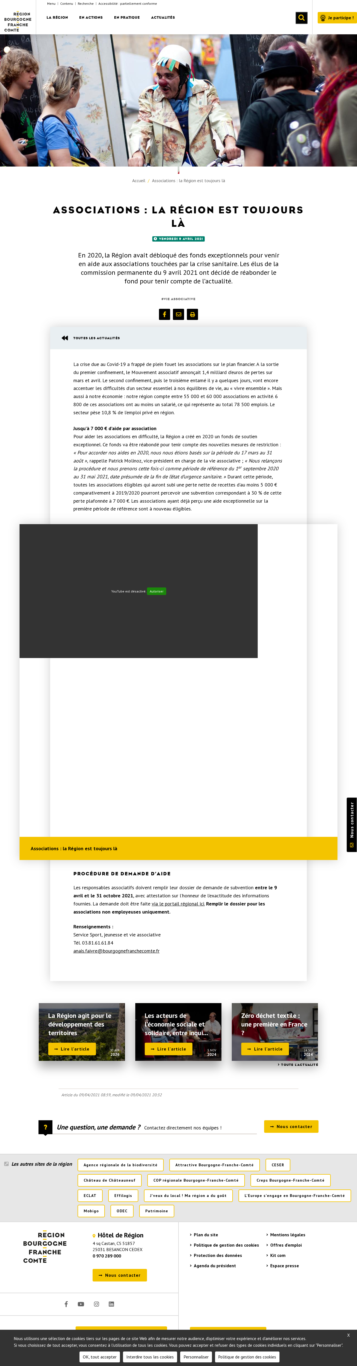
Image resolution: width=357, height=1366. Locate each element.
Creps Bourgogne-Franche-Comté (291, 1180)
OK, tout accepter (100, 1357)
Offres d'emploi (286, 1245)
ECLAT (90, 1195)
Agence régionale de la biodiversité (121, 1164)
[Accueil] (18, 17)
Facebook (66, 1304)
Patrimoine (156, 1210)
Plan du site (206, 1234)
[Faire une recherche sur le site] (301, 18)
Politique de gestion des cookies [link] (247, 1357)
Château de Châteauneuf (110, 1180)
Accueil (138, 180)
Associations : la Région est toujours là (188, 180)
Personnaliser (196, 1357)
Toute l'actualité (299, 1065)
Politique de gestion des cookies (226, 1245)
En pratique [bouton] (127, 17)
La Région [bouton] (57, 17)
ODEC (122, 1210)
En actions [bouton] (91, 17)
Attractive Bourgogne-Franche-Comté (214, 1164)
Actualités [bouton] (163, 17)
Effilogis (123, 1195)
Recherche (86, 3)
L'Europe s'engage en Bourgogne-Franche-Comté (295, 1195)
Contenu (66, 3)
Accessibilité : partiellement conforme (127, 3)
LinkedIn (111, 1304)
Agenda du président (215, 1265)
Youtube (81, 1304)
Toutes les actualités (96, 338)
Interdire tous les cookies (150, 1357)
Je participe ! (341, 17)
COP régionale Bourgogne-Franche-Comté (196, 1180)
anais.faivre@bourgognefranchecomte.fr (116, 951)
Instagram (96, 1304)
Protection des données (218, 1255)
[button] (164, 314)
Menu (51, 3)
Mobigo (91, 1210)
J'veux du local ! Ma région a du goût (188, 1195)
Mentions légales (287, 1234)
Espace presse (284, 1265)
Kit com (278, 1255)
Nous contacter (351, 820)
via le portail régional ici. (178, 903)
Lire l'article (75, 1049)
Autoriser (156, 591)
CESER (278, 1164)
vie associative (180, 299)
